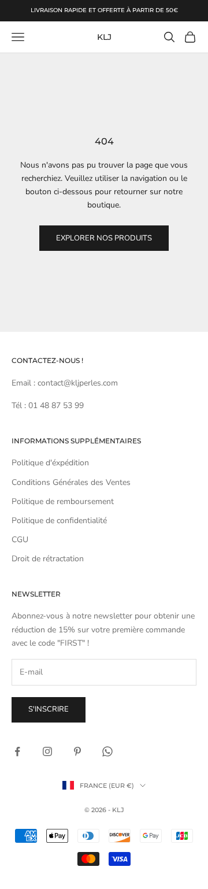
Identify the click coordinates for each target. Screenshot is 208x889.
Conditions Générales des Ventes (71, 482)
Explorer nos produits (104, 238)
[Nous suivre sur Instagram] (47, 751)
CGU (20, 539)
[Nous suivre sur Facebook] (17, 751)
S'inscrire (48, 709)
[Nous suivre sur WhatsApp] (107, 751)
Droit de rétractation (48, 558)
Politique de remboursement (63, 501)
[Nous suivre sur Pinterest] (77, 751)
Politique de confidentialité (59, 520)
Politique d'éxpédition (50, 462)
